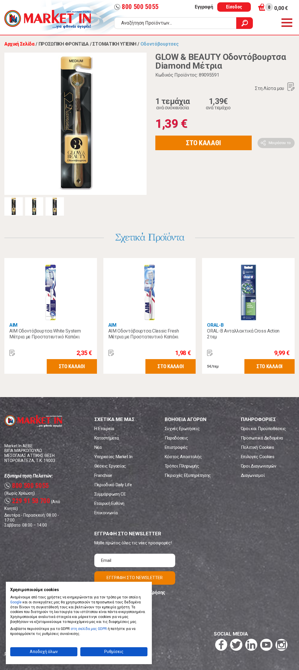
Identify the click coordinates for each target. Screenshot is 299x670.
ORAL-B (215, 325)
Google (16, 602)
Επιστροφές (176, 447)
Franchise (103, 475)
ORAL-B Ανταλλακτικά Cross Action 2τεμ (243, 334)
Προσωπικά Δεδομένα (262, 438)
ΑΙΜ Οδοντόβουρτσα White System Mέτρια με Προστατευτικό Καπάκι (45, 334)
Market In (47, 19)
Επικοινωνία (105, 512)
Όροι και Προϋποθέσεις (263, 428)
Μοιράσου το (280, 143)
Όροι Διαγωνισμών (258, 466)
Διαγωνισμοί (253, 475)
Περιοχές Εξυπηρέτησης (188, 475)
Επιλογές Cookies (257, 456)
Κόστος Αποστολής (183, 456)
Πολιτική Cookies (257, 447)
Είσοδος (234, 7)
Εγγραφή (204, 7)
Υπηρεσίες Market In (113, 456)
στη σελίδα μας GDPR (89, 629)
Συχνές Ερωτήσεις (182, 428)
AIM (13, 325)
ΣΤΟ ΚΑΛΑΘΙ (203, 143)
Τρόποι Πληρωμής (182, 466)
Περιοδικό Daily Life (113, 484)
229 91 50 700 (28, 501)
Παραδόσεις (176, 438)
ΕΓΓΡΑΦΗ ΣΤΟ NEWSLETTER (135, 577)
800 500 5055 (137, 7)
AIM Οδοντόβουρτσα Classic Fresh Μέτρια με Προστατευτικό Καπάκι (143, 334)
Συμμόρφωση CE (110, 494)
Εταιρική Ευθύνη (109, 503)
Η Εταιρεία (104, 428)
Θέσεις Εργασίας (110, 466)
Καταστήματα (106, 438)
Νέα (98, 447)
